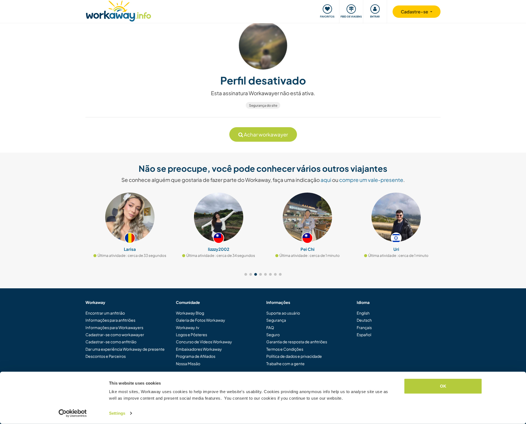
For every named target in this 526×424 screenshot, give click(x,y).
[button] (245, 274)
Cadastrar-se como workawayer (114, 334)
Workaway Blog (190, 312)
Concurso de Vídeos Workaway (204, 341)
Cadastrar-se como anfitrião (110, 341)
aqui (326, 179)
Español (364, 334)
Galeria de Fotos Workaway (200, 320)
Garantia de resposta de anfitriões (296, 341)
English (363, 312)
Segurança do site (263, 105)
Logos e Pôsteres (191, 334)
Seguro (273, 334)
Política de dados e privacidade (294, 356)
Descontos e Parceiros (105, 356)
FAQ (270, 327)
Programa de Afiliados (195, 356)
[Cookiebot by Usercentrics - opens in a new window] (73, 413)
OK (443, 386)
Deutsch (364, 320)
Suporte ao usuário (283, 312)
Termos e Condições (284, 349)
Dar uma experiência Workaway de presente (125, 349)
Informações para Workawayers (114, 327)
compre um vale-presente (371, 179)
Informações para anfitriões (110, 320)
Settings (117, 413)
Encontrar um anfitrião (105, 312)
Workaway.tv (187, 327)
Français (364, 327)
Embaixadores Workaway (199, 349)
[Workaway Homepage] (118, 10)
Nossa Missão (188, 363)
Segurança (276, 320)
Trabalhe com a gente (285, 363)
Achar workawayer (265, 134)
